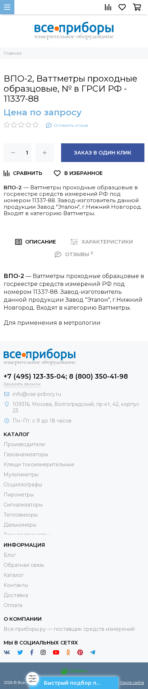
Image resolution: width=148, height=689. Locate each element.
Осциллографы (23, 484)
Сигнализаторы (23, 504)
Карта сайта (132, 682)
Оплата (13, 605)
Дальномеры (20, 525)
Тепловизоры (21, 515)
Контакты (16, 585)
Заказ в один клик (102, 152)
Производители (24, 444)
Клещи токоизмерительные (39, 464)
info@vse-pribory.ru (37, 394)
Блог (10, 555)
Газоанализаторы (26, 454)
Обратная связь (24, 565)
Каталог (14, 575)
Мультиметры (21, 474)
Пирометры (19, 494)
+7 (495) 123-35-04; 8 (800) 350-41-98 (66, 376)
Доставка (16, 595)
